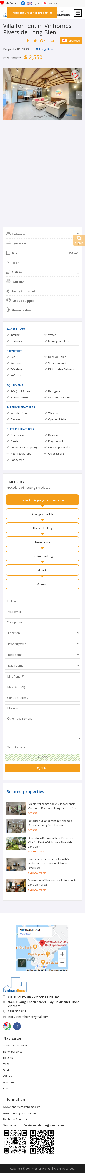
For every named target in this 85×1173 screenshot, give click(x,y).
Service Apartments (15, 1045)
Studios (8, 1070)
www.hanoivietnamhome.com (21, 1107)
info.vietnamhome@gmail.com (28, 1017)
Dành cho (15, 1119)
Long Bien (46, 49)
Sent (44, 768)
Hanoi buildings (12, 1051)
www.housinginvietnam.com (20, 1113)
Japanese (74, 40)
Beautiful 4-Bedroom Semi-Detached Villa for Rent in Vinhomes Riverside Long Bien (51, 842)
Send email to (33, 1125)
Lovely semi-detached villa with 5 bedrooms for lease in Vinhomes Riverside (48, 863)
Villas (6, 1064)
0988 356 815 (62, 15)
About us (8, 1082)
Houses (8, 1058)
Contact (8, 1088)
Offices (7, 1076)
